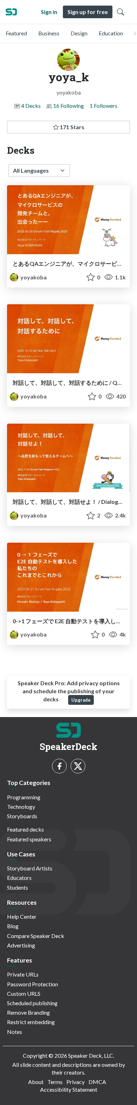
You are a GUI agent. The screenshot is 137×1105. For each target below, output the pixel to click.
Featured (16, 33)
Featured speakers (29, 839)
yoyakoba (33, 277)
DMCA (97, 1081)
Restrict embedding (31, 1022)
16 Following (68, 105)
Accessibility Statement (68, 1089)
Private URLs (23, 974)
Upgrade (81, 700)
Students (17, 887)
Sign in (49, 11)
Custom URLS (23, 993)
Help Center (22, 916)
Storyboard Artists (29, 868)
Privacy (75, 1081)
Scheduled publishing (32, 1003)
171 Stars (71, 127)
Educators (19, 877)
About (36, 1081)
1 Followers (103, 105)
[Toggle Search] (120, 12)
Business (48, 33)
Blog (13, 926)
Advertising (21, 945)
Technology (21, 806)
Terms (55, 1081)
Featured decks (25, 829)
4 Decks (31, 105)
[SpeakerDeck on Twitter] (78, 766)
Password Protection (32, 984)
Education (111, 33)
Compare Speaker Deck (35, 935)
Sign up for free (87, 11)
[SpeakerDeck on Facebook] (59, 766)
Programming (23, 797)
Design (79, 33)
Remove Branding (28, 1012)
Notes (14, 1031)
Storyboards (22, 816)
